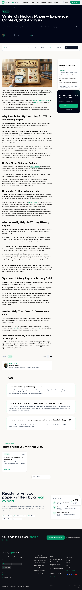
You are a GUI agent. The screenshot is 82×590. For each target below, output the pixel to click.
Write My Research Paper (40, 557)
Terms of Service (13, 586)
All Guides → (53, 576)
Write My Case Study (39, 570)
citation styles (32, 202)
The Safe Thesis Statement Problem (67, 70)
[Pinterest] (76, 574)
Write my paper (67, 105)
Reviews (43, 2)
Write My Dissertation (39, 562)
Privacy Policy (5, 586)
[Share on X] (48, 356)
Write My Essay (38, 555)
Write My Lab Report (39, 573)
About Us (68, 555)
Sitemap (27, 586)
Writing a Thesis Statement (57, 568)
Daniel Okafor (9, 35)
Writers (32, 2)
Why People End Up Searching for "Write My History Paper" (67, 66)
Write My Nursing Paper (40, 560)
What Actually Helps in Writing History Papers (68, 75)
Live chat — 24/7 (8, 577)
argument (39, 328)
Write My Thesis (38, 568)
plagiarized (37, 102)
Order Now (75, 2)
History (10, 356)
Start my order (70, 47)
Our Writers (69, 557)
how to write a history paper (41, 100)
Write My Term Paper (39, 565)
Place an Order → (70, 570)
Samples (56, 2)
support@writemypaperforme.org (12, 575)
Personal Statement (55, 571)
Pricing (37, 2)
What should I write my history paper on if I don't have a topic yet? (69, 87)
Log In (66, 2)
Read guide (7, 469)
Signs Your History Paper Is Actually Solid (67, 79)
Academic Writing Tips (55, 573)
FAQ (67, 565)
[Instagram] (73, 574)
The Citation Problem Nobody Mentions (68, 72)
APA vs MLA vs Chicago (56, 559)
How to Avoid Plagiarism (56, 561)
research (15, 328)
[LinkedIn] (71, 574)
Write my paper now (55, 537)
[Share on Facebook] (51, 356)
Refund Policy (21, 586)
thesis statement (35, 167)
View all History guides (40, 477)
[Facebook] (67, 574)
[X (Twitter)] (69, 574)
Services (25, 2)
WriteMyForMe (10, 552)
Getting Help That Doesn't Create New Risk (68, 83)
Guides (50, 2)
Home (3, 7)
